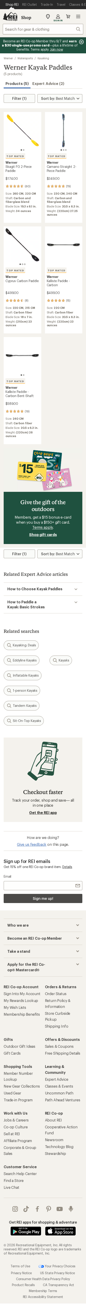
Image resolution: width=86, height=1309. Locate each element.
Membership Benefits (22, 1014)
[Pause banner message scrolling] (81, 42)
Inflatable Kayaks (26, 675)
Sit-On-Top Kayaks (27, 721)
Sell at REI (12, 1134)
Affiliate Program (18, 1140)
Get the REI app (43, 812)
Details (67, 867)
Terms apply (42, 527)
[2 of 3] (63, 150)
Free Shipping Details (62, 1053)
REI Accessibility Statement (43, 1297)
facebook (37, 1209)
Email (7, 876)
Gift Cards (12, 1053)
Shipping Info (56, 1026)
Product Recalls (23, 1285)
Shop (26, 17)
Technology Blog (59, 1146)
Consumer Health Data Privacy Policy (43, 1279)
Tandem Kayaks (25, 706)
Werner (8, 58)
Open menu (78, 16)
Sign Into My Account (22, 993)
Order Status (56, 993)
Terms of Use (20, 1266)
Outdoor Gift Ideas (19, 1046)
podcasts (71, 1209)
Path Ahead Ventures (62, 1100)
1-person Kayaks (25, 690)
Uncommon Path (59, 1093)
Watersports (25, 58)
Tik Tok (26, 1209)
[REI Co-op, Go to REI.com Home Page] (10, 16)
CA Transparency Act (58, 1285)
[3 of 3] (66, 150)
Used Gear (12, 1093)
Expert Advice (56, 1079)
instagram (15, 1209)
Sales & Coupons (59, 1046)
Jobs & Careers (16, 1120)
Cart (68, 16)
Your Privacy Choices (60, 1266)
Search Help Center (20, 1173)
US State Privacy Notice (57, 1273)
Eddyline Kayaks (25, 660)
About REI (53, 1120)
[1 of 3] (61, 150)
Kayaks (64, 660)
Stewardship (55, 1153)
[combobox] (43, 29)
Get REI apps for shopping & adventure (43, 1222)
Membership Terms (43, 1291)
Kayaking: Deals (24, 645)
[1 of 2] (21, 150)
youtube (60, 1209)
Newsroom (54, 1140)
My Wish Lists (15, 1007)
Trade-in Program (18, 1100)
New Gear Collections (22, 1086)
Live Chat (11, 1187)
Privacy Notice (21, 1273)
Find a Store (14, 1180)
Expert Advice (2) (48, 83)
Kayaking (43, 58)
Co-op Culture (16, 1127)
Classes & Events (59, 1086)
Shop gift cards (43, 534)
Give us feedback (31, 844)
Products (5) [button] (17, 83)
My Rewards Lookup (21, 1000)
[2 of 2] (23, 150)
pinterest (49, 1209)
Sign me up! (43, 898)
